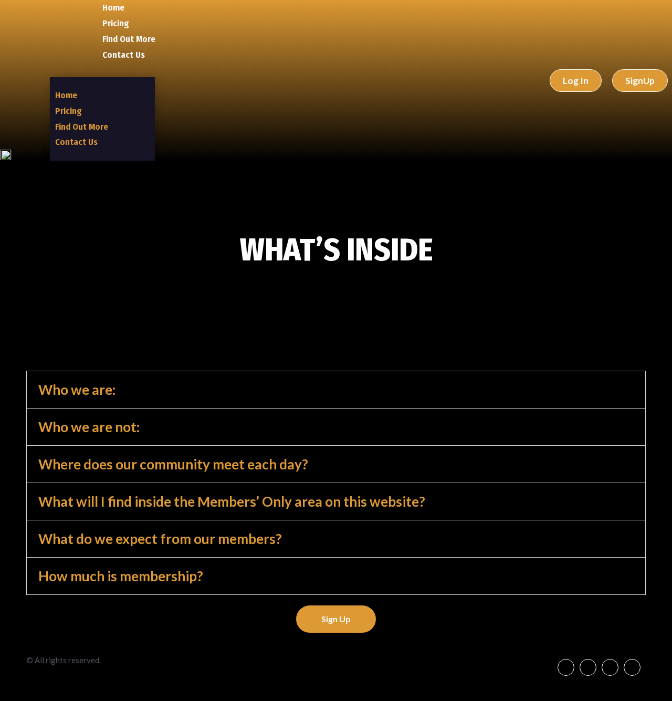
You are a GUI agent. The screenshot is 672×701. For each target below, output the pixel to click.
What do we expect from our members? (160, 538)
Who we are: (77, 389)
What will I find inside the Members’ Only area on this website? (231, 501)
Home (113, 7)
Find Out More (128, 39)
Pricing (115, 23)
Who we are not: (89, 426)
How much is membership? (120, 576)
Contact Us (123, 54)
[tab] (336, 389)
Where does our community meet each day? (173, 464)
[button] (312, 70)
